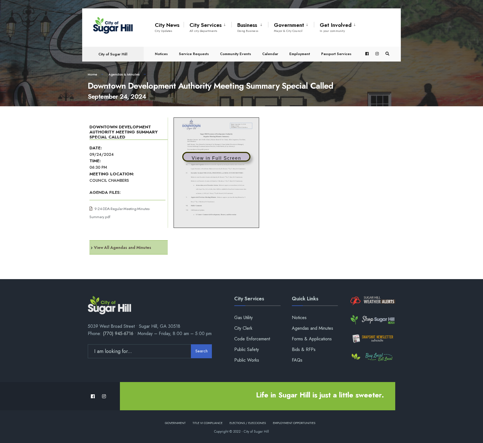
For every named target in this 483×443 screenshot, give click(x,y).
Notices (161, 53)
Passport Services (336, 53)
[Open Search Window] (387, 54)
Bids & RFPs (304, 349)
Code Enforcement (252, 339)
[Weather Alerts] (372, 301)
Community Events (235, 53)
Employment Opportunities (294, 423)
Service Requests (194, 53)
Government (289, 27)
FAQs (297, 360)
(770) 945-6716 (118, 333)
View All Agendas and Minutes (122, 247)
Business (247, 27)
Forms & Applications (312, 339)
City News (167, 27)
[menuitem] (207, 26)
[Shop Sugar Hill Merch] (372, 320)
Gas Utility (243, 317)
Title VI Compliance (207, 423)
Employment (299, 53)
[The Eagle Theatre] (372, 357)
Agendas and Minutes (312, 328)
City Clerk (243, 328)
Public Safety (246, 349)
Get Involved (336, 27)
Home (92, 74)
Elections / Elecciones (247, 423)
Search (201, 351)
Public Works (246, 360)
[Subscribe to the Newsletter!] (372, 338)
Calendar (270, 53)
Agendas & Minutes (124, 74)
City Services (206, 27)
